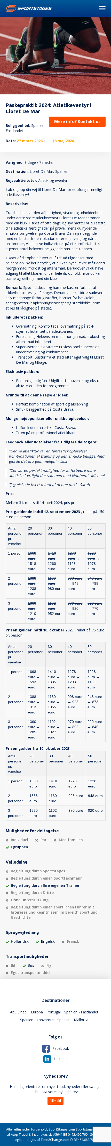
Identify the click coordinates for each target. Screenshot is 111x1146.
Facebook (60, 1048)
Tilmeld (55, 1101)
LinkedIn (61, 1058)
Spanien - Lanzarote (37, 1019)
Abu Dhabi (18, 1012)
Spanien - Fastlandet (81, 1012)
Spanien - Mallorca (72, 1019)
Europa (37, 1012)
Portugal (53, 1012)
